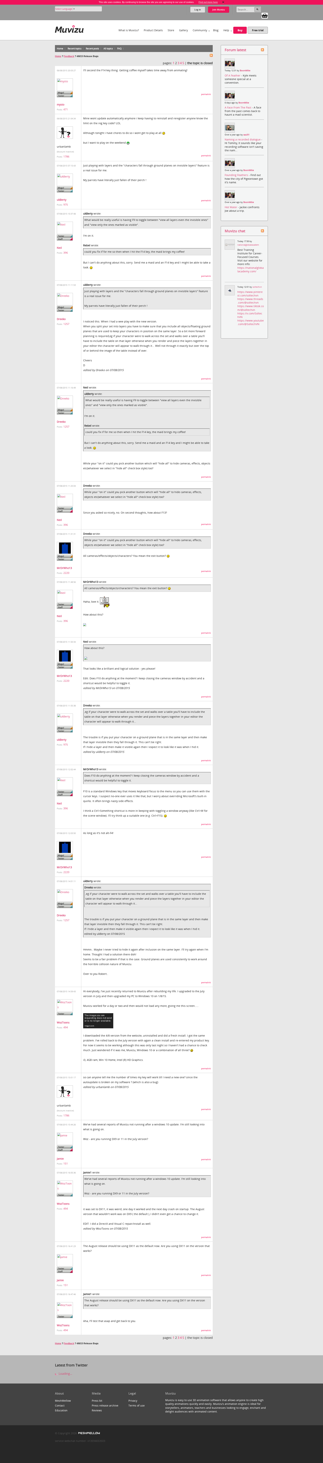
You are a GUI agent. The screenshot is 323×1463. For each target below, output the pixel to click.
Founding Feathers (237, 175)
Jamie (60, 1158)
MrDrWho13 (64, 568)
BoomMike (245, 70)
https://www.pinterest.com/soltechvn (250, 293)
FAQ (119, 48)
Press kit (97, 1400)
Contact (59, 1405)
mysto (60, 104)
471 (65, 109)
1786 (66, 156)
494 (65, 1027)
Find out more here (208, 2)
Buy (240, 30)
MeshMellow (63, 1400)
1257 (66, 324)
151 (65, 1163)
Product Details (153, 30)
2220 (66, 573)
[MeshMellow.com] (89, 1433)
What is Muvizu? (129, 30)
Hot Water (231, 207)
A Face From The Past (238, 107)
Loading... (65, 1374)
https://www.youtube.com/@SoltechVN (250, 322)
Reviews (97, 1410)
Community (200, 30)
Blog (216, 30)
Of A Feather (233, 75)
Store (171, 30)
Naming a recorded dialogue (243, 139)
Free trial (258, 30)
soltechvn (257, 287)
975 (65, 204)
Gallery (183, 30)
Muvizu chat (235, 231)
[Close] (223, 2)
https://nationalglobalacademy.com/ (250, 269)
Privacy (132, 1400)
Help (226, 30)
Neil (59, 248)
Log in (197, 9)
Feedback (69, 56)
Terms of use (136, 1405)
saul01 (246, 134)
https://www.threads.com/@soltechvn (250, 300)
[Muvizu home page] (69, 28)
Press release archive (105, 1405)
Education (61, 1410)
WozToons (63, 1022)
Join (218, 9)
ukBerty (61, 199)
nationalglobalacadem (248, 245)
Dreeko (61, 319)
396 (65, 252)
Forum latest (235, 50)
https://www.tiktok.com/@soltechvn (250, 307)
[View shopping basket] (265, 15)
